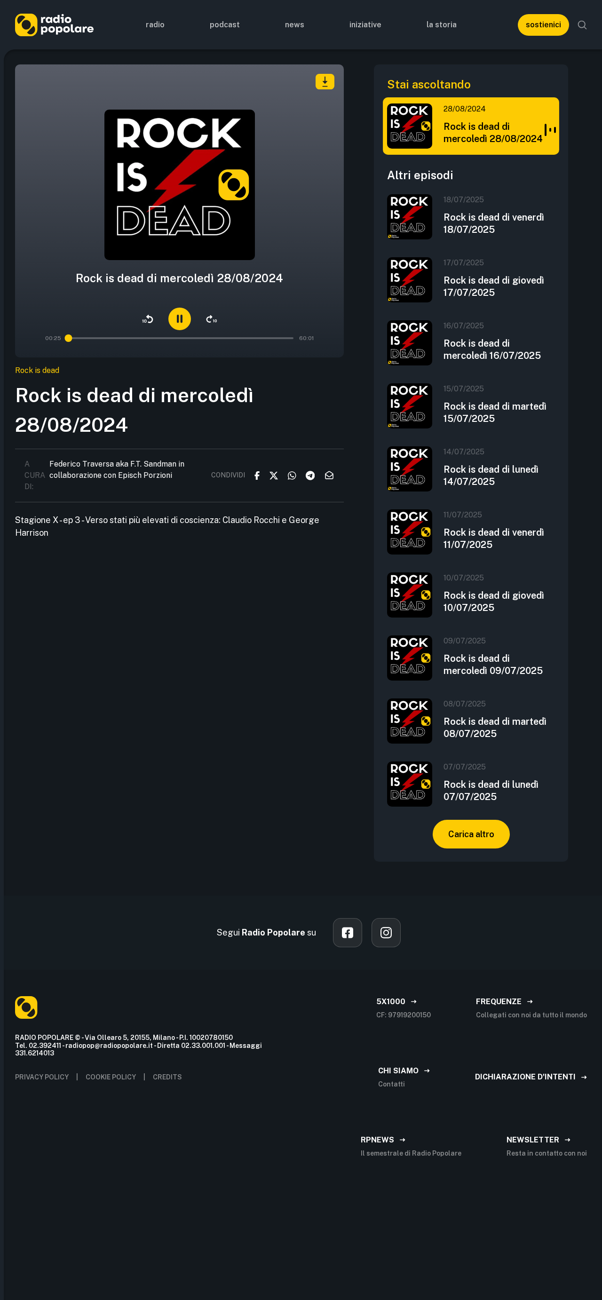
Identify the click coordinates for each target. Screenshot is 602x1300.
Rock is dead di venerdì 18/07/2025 (494, 223)
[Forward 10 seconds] (211, 319)
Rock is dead (37, 370)
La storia (442, 24)
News (294, 24)
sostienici (543, 24)
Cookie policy (111, 1077)
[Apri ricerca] (582, 25)
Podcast (225, 24)
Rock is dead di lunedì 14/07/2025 (491, 475)
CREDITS (167, 1077)
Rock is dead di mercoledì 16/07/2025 (492, 349)
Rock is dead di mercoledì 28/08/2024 (493, 132)
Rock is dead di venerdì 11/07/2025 (494, 538)
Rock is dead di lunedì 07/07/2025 (491, 790)
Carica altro (471, 834)
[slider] (68, 338)
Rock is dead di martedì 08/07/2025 (495, 727)
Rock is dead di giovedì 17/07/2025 (494, 286)
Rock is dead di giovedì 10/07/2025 (494, 601)
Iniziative (365, 24)
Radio (155, 24)
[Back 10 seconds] (147, 319)
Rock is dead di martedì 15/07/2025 (495, 412)
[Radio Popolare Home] (54, 24)
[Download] (325, 81)
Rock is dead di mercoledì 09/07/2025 (493, 664)
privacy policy (42, 1077)
